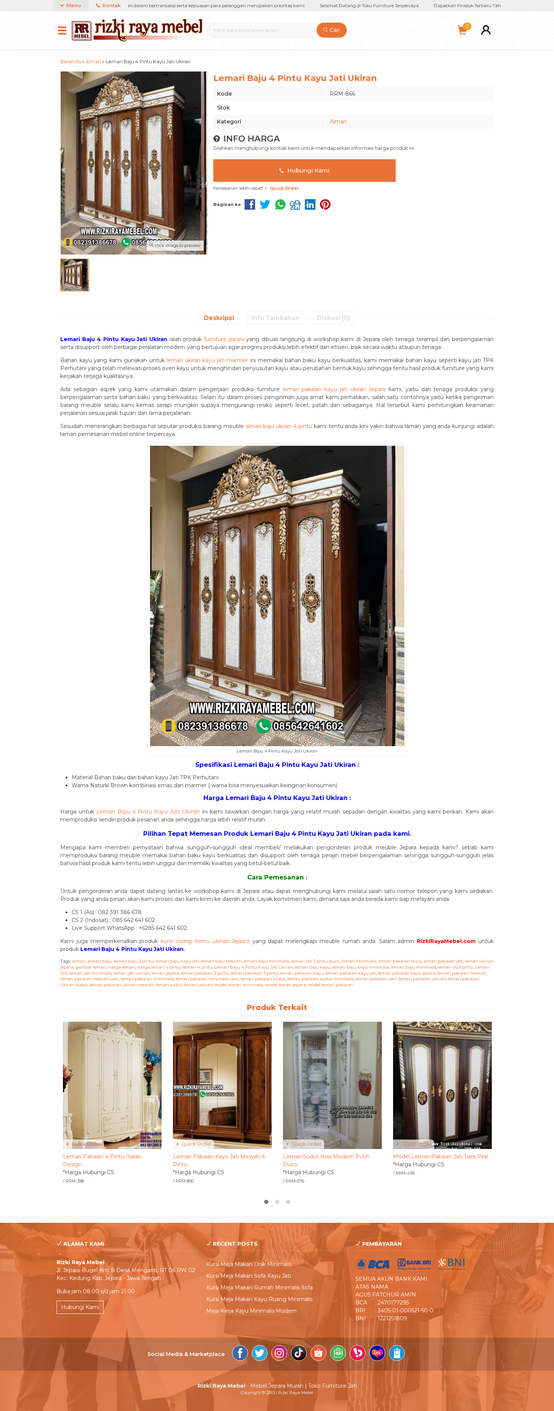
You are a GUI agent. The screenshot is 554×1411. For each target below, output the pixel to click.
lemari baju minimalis (413, 967)
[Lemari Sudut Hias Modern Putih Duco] (332, 1085)
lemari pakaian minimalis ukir (207, 978)
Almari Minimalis (358, 961)
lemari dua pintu (455, 967)
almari (79, 961)
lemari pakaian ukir (376, 978)
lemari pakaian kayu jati (350, 973)
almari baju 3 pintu (133, 961)
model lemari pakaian (330, 984)
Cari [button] (334, 30)
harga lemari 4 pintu (159, 967)
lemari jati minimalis (90, 973)
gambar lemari (90, 967)
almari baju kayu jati (177, 961)
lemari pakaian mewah (462, 973)
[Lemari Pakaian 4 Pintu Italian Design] (112, 1085)
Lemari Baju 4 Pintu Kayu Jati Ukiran (253, 967)
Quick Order (85, 1144)
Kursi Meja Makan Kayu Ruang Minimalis (259, 1299)
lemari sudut (169, 984)
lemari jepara (165, 973)
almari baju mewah (221, 961)
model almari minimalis (238, 984)
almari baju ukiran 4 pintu (279, 426)
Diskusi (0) (333, 318)
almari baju (99, 961)
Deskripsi (219, 318)
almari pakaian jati (443, 961)
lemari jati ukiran (131, 973)
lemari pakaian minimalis (147, 978)
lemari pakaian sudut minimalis (320, 978)
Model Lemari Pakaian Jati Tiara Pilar (440, 1156)
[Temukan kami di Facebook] (240, 1354)
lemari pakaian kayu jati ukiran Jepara (334, 389)
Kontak (111, 5)
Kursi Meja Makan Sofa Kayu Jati (248, 1275)
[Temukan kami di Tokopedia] (338, 1354)
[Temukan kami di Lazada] (377, 1354)
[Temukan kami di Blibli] (397, 1354)
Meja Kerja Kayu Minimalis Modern (251, 1310)
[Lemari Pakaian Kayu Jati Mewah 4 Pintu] (222, 1085)
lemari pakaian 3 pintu (254, 973)
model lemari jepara (285, 984)
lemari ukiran (198, 984)
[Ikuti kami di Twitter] (260, 1354)
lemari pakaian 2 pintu (205, 973)
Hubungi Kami (307, 170)
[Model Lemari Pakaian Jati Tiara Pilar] (442, 1085)
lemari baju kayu (313, 967)
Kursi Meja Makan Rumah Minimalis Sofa (259, 1287)
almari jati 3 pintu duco (315, 961)
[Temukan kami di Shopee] (318, 1354)
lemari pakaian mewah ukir (89, 978)
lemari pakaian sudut (262, 978)
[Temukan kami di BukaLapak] (358, 1354)
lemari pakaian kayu (301, 973)
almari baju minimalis (266, 961)
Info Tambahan (275, 318)
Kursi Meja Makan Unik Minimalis (249, 1264)
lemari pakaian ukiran (422, 978)
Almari (338, 121)
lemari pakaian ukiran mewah (122, 984)
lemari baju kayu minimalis (360, 967)
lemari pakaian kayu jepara (407, 973)
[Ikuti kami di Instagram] (279, 1354)
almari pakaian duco (399, 961)
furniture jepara (224, 339)
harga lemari (121, 967)
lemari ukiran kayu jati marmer (207, 360)
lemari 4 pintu (198, 967)
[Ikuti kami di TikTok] (299, 1354)
